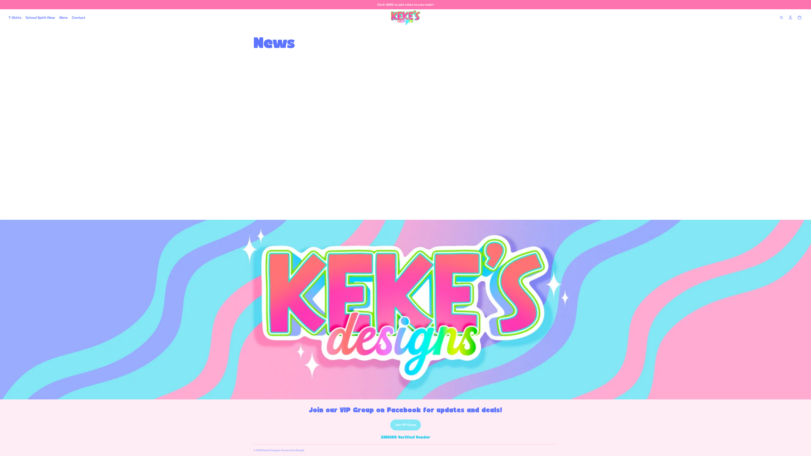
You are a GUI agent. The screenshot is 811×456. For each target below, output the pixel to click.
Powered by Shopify (292, 450)
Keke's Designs (271, 450)
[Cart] (799, 17)
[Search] (781, 17)
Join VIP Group (405, 425)
